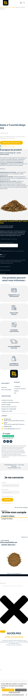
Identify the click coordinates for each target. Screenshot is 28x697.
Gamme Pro (8, 7)
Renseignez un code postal (11, 142)
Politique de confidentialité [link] (13, 695)
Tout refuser (21, 690)
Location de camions (19, 388)
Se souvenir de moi (8, 496)
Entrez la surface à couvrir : (7, 242)
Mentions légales (6, 404)
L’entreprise (17, 386)
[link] (8, 436)
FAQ (15, 393)
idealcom (4, 482)
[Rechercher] (2, 631)
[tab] (14, 516)
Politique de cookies (7, 411)
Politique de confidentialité (9, 409)
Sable (13, 7)
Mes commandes (6, 389)
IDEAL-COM (17, 468)
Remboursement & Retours (9, 406)
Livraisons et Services (7, 400)
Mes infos (4, 387)
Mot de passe (5, 489)
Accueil (2, 7)
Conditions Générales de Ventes (10, 402)
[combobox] (14, 586)
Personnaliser (14, 692)
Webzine (16, 391)
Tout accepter (8, 690)
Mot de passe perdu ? (7, 503)
